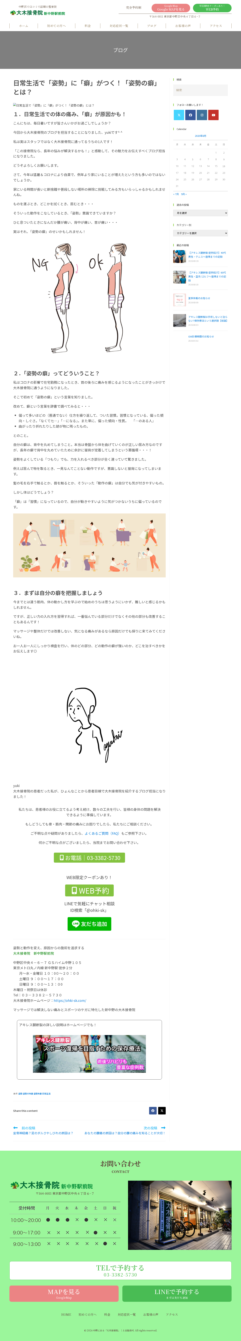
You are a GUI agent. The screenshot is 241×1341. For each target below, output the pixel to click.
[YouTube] (213, 115)
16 (224, 166)
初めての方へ (56, 26)
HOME (66, 1314)
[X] (179, 115)
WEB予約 (212, 8)
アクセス (216, 26)
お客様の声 (183, 26)
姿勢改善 (38, 1093)
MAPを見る (64, 1293)
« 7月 (176, 194)
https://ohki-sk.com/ (70, 1000)
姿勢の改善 (28, 1093)
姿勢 (20, 1093)
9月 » (184, 194)
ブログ (151, 26)
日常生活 (46, 1093)
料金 (88, 26)
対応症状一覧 (119, 26)
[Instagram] (202, 115)
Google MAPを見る (171, 8)
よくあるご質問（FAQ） (103, 833)
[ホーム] (37, 14)
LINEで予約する (177, 1293)
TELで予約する (120, 1270)
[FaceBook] (190, 115)
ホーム (23, 26)
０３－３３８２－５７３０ (41, 994)
